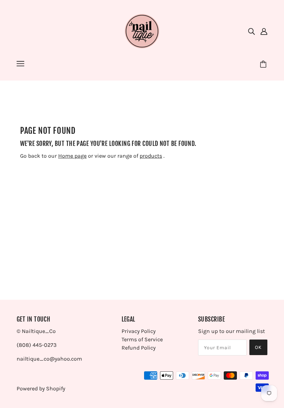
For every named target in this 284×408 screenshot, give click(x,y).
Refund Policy (139, 347)
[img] (251, 31)
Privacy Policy (139, 331)
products (151, 155)
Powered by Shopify (41, 388)
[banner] (142, 30)
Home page (72, 155)
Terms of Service (142, 339)
